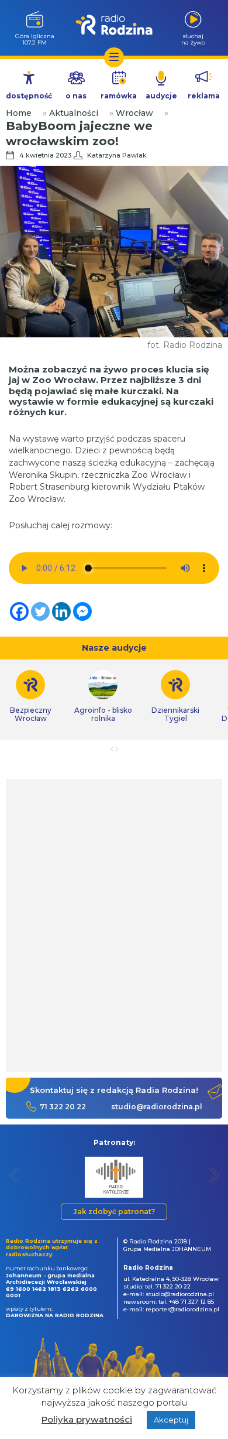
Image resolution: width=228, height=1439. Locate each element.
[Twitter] (40, 611)
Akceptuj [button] (171, 1419)
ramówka (119, 95)
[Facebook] (19, 611)
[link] (103, 696)
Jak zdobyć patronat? (114, 1211)
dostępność (29, 95)
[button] (14, 1175)
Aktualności (73, 113)
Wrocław (134, 113)
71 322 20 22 (63, 1106)
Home (19, 113)
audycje (161, 95)
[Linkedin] (61, 611)
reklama (204, 95)
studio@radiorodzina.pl (156, 1106)
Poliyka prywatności (87, 1419)
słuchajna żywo (193, 39)
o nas (76, 95)
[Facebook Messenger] (82, 611)
